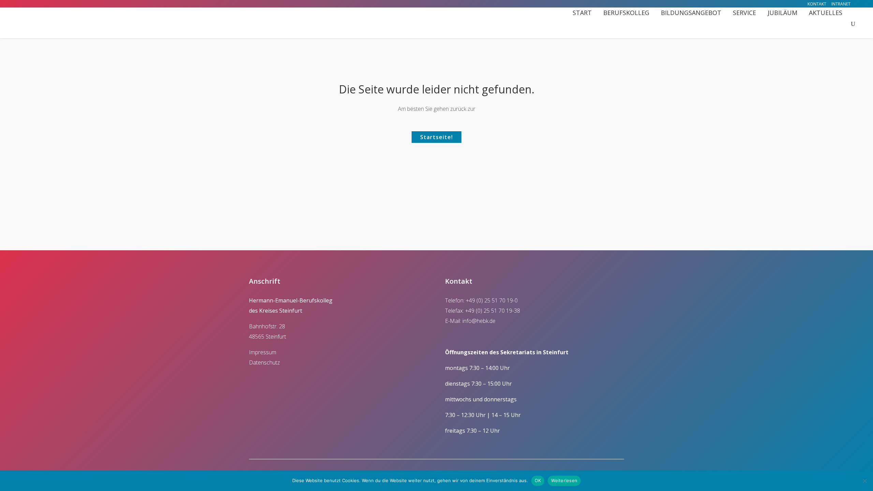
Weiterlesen (564, 480)
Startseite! (436, 137)
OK (538, 480)
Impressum (262, 352)
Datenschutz (264, 362)
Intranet (840, 4)
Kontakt (817, 4)
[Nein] (864, 480)
